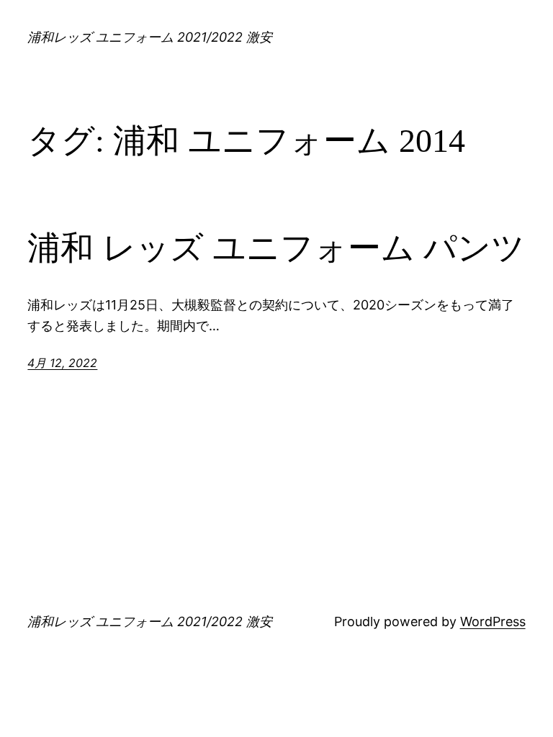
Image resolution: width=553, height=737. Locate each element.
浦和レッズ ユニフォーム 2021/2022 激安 (149, 37)
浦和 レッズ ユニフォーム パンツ (276, 248)
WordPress (493, 621)
